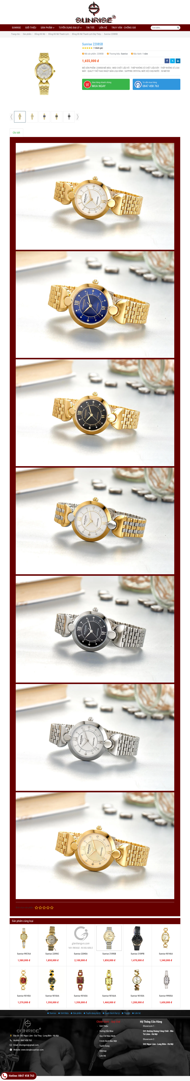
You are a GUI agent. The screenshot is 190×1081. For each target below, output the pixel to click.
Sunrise (16, 27)
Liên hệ (103, 27)
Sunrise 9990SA (166, 995)
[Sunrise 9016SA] (80, 980)
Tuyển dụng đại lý (69, 27)
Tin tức (90, 27)
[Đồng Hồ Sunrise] (95, 12)
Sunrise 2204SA (81, 953)
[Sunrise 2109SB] (109, 938)
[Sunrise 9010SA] (137, 980)
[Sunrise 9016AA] (109, 980)
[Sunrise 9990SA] (166, 980)
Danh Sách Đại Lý (112, 1013)
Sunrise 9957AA (24, 953)
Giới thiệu (30, 27)
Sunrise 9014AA (166, 953)
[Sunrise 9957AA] (24, 938)
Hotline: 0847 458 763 (21, 1075)
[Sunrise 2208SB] (44, 75)
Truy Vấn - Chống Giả (123, 27)
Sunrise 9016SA (81, 995)
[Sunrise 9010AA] (52, 980)
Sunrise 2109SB (109, 953)
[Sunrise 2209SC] (52, 938)
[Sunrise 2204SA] (80, 938)
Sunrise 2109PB (137, 953)
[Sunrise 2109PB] (137, 938)
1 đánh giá (98, 48)
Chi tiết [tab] (16, 132)
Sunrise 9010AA (52, 995)
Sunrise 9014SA (24, 995)
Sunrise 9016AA (109, 995)
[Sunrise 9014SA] (24, 980)
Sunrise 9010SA (137, 995)
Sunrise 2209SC (52, 953)
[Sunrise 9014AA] (166, 938)
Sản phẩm (46, 27)
